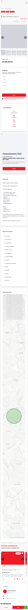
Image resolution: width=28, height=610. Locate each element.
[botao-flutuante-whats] (25, 607)
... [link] (13, 8)
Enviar (14, 95)
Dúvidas (6, 607)
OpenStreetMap (18, 537)
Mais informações (8, 231)
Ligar (18, 607)
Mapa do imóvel (7, 292)
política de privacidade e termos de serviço (14, 99)
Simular (14, 168)
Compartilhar (16, 21)
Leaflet (12, 537)
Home (2, 8)
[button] (2, 37)
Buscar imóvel (8, 8)
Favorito (24, 21)
